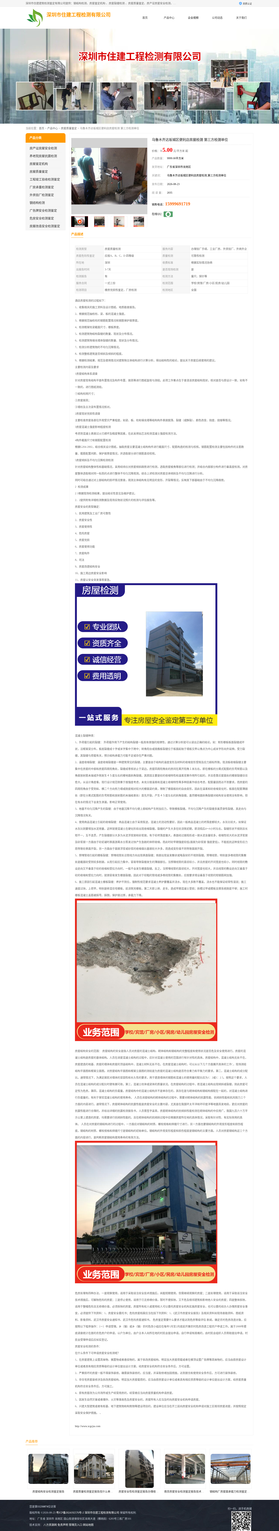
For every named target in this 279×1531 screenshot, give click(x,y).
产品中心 (169, 17)
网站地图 (88, 1524)
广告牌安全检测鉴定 (43, 210)
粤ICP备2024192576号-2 (70, 1512)
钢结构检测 (37, 202)
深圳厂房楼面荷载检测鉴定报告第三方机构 (189, 1491)
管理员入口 (75, 1524)
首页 (145, 17)
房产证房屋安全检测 (43, 148)
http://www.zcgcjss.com (87, 1426)
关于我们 (241, 17)
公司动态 (217, 17)
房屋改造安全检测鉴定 (45, 226)
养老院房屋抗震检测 (43, 156)
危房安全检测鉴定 (42, 218)
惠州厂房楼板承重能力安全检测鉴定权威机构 (236, 1491)
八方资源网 (50, 1524)
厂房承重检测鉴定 (42, 187)
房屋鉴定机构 (39, 163)
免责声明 (63, 1524)
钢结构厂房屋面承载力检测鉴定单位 (140, 1491)
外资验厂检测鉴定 (42, 195)
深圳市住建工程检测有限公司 (102, 1512)
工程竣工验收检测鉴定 (45, 179)
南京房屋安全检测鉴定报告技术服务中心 (97, 1491)
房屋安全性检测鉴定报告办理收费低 (49, 1491)
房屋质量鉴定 (69, 128)
